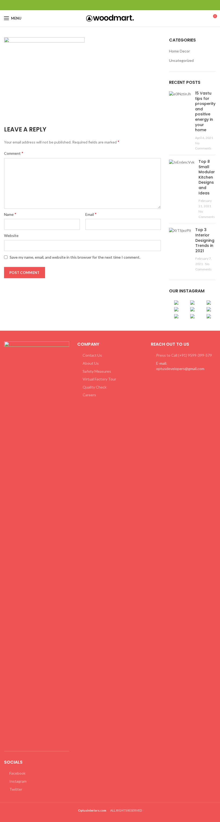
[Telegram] (123, 5)
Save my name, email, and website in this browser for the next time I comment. (75, 257)
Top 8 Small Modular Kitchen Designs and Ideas (207, 177)
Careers (89, 395)
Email (91, 214)
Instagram (18, 781)
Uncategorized (181, 60)
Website (11, 235)
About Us (91, 363)
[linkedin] (116, 5)
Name (10, 214)
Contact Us (92, 355)
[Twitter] (103, 5)
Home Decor (179, 51)
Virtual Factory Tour (99, 379)
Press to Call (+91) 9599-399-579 (184, 355)
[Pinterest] (110, 5)
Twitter (15, 789)
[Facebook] (96, 5)
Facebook (17, 773)
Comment (13, 153)
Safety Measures (97, 371)
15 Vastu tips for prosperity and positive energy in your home (205, 112)
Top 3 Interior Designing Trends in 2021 (204, 240)
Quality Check (95, 387)
